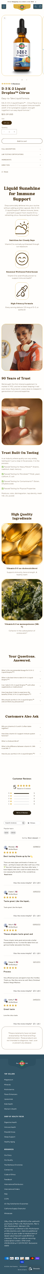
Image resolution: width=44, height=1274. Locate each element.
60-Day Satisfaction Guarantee (16, 1204)
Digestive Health (10, 1122)
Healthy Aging (9, 1142)
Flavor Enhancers (10, 1094)
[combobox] (31, 838)
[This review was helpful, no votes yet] (34, 883)
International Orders (12, 1189)
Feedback (8, 1179)
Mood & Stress (9, 1132)
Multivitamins (9, 1089)
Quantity (4, 127)
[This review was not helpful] (38, 1024)
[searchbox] (12, 823)
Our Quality (8, 1160)
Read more (8, 874)
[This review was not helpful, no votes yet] (38, 883)
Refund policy (24, 1266)
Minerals (7, 1085)
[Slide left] (17, 79)
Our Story (8, 1155)
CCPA (6, 1199)
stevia (13, 833)
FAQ (5, 1194)
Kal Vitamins (14, 1266)
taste (6, 833)
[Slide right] (26, 79)
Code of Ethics (9, 1174)
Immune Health (10, 1127)
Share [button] (6, 172)
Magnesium (8, 1080)
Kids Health (8, 1104)
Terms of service (23, 1269)
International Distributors (13, 1184)
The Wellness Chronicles (13, 1165)
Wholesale (8, 1213)
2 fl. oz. (7, 123)
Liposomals (8, 1099)
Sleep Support (9, 1137)
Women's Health (10, 1109)
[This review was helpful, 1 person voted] (34, 916)
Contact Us (8, 1170)
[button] (3, 6)
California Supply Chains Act (15, 1208)
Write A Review (22, 813)
